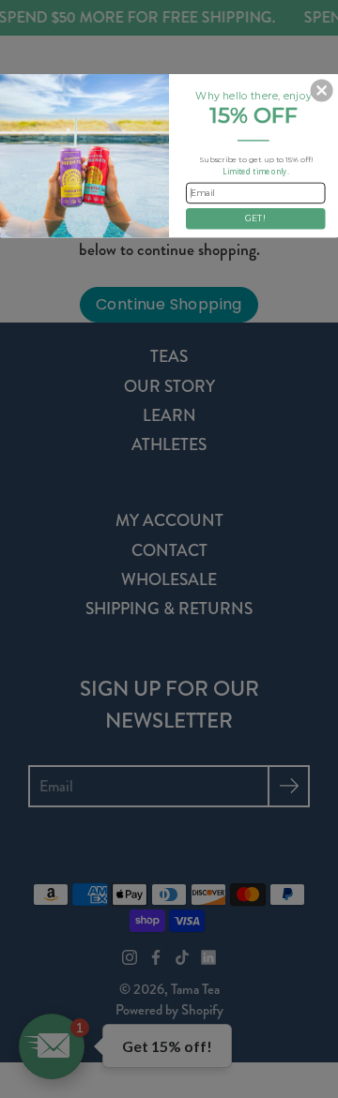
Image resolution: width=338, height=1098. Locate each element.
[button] (322, 91)
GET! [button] (255, 219)
